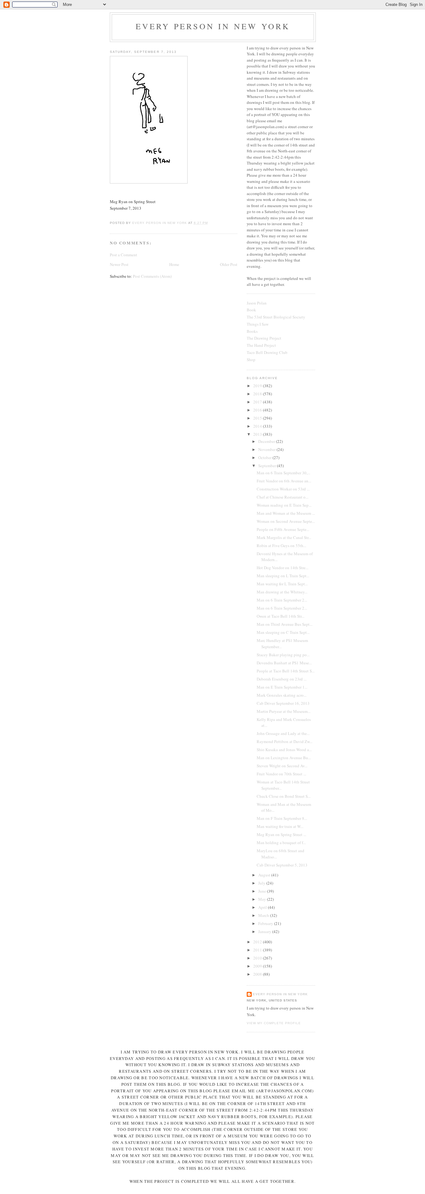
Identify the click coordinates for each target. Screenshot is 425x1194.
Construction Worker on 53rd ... (283, 489)
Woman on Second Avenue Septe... (286, 521)
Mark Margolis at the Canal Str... (284, 537)
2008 (258, 974)
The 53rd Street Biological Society (276, 317)
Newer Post (119, 264)
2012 (258, 942)
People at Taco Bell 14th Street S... (286, 671)
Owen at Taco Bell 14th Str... (280, 616)
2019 (258, 385)
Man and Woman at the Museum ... (286, 513)
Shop (251, 359)
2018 (258, 394)
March (264, 915)
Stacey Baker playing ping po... (283, 654)
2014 (258, 426)
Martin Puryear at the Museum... (284, 711)
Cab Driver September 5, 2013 (282, 865)
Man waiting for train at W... (280, 826)
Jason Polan (257, 303)
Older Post (228, 264)
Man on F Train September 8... (282, 818)
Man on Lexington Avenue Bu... (284, 757)
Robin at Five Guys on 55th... (281, 545)
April (263, 907)
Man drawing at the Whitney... (282, 592)
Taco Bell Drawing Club (267, 352)
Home (174, 264)
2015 (258, 418)
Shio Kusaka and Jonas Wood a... (284, 749)
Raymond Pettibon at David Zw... (284, 741)
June (262, 891)
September (267, 465)
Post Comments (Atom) (152, 276)
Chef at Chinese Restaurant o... (282, 497)
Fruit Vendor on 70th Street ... (281, 774)
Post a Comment (123, 255)
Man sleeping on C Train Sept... (283, 632)
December (267, 441)
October (265, 457)
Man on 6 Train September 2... (282, 600)
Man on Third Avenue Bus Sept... (284, 624)
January (265, 931)
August (264, 875)
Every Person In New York (213, 26)
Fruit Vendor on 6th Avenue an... (284, 481)
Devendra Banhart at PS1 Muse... (284, 663)
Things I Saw (258, 324)
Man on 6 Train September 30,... (283, 473)
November (267, 449)
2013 (258, 434)
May (262, 899)
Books (252, 331)
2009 (258, 966)
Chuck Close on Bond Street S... (284, 796)
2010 (258, 958)
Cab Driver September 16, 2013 (283, 703)
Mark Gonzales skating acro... (281, 695)
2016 (258, 410)
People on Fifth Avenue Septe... (283, 529)
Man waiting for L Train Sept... (282, 584)
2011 (258, 950)
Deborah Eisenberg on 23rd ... (281, 679)
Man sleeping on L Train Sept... (283, 575)
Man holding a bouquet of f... (281, 842)
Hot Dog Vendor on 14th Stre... (282, 567)
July (262, 883)
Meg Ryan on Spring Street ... (281, 834)
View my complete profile (274, 1023)
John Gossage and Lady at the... (283, 733)
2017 (258, 402)
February (266, 923)
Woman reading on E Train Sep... (284, 505)
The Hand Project (261, 345)
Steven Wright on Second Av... (282, 766)
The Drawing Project (264, 338)
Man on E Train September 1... (282, 687)
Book (251, 310)
